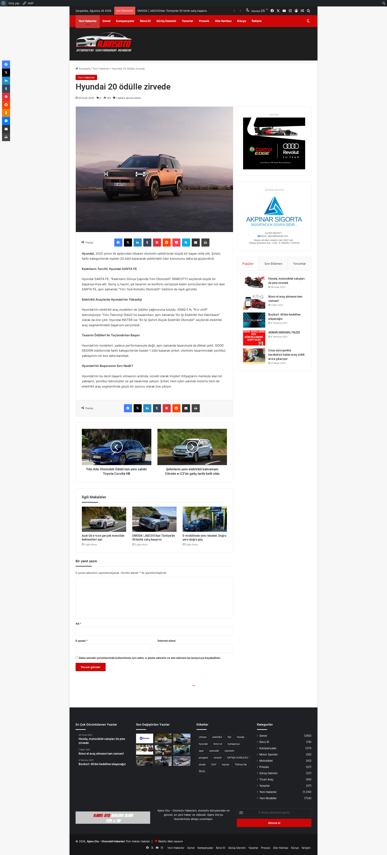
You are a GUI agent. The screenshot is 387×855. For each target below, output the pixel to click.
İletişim (257, 21)
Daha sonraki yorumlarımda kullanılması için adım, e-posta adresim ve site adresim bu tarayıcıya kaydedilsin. (150, 657)
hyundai (203, 743)
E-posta (82, 640)
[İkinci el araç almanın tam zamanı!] (254, 302)
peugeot (203, 757)
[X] (128, 242)
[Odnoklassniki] (6, 113)
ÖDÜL (202, 771)
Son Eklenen (273, 264)
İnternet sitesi (167, 640)
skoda (202, 764)
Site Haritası (223, 21)
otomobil (214, 750)
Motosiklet (266, 760)
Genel (106, 21)
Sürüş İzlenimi (166, 21)
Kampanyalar (125, 21)
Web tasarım (175, 841)
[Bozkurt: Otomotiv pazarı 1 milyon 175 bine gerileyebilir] (163, 750)
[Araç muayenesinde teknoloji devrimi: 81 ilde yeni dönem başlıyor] (181, 761)
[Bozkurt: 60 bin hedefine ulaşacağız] (254, 320)
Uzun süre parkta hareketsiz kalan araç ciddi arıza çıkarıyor (286, 354)
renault (218, 757)
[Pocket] (176, 242)
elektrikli (217, 736)
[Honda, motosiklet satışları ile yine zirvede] (254, 284)
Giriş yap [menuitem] (13, 3)
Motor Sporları (268, 754)
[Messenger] (6, 121)
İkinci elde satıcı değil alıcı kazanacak (160, 10)
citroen (203, 736)
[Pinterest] (157, 242)
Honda (240, 736)
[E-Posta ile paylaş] (196, 242)
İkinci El (145, 21)
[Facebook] (118, 242)
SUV (213, 764)
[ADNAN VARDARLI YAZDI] (254, 338)
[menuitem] (3, 3)
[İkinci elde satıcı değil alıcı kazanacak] (144, 750)
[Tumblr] (147, 242)
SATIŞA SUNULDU (237, 757)
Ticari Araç (266, 779)
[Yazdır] (205, 242)
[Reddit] (167, 242)
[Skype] (186, 242)
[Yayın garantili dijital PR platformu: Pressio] (144, 738)
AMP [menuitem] (30, 3)
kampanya (234, 743)
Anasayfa (84, 68)
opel (201, 750)
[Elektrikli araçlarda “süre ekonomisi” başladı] (144, 761)
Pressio (204, 21)
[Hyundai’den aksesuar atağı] (163, 761)
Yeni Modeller (268, 798)
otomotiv (229, 750)
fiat (229, 736)
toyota (225, 764)
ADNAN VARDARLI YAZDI (284, 332)
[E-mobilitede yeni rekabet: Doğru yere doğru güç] (205, 519)
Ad (78, 623)
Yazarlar (187, 21)
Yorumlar (299, 264)
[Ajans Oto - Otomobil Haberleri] (104, 42)
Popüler (248, 264)
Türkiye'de (241, 764)
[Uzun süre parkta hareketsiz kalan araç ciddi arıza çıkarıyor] (254, 355)
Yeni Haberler (87, 21)
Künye (241, 21)
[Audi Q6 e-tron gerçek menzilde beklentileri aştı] (104, 519)
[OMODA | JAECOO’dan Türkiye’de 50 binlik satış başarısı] (154, 519)
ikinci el (217, 743)
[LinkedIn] (138, 242)
